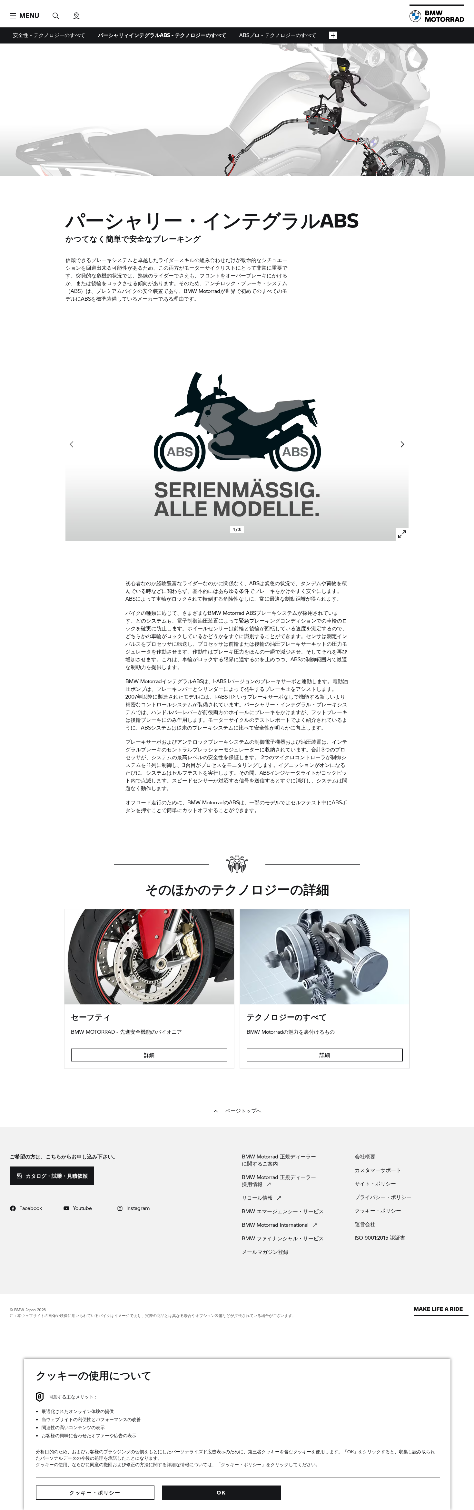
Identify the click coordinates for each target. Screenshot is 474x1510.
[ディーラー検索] (76, 13)
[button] (24, 15)
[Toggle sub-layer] (333, 35)
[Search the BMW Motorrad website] (56, 13)
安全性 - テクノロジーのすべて (49, 35)
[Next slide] (402, 444)
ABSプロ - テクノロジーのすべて (277, 35)
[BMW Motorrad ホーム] (437, 16)
